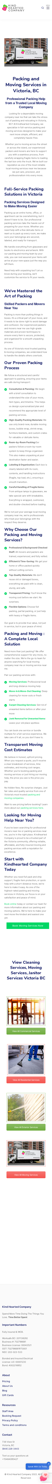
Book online (10, 904)
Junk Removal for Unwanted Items (27, 718)
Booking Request (11, 1415)
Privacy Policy (10, 1420)
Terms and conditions (14, 1425)
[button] (44, 1476)
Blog (4, 1390)
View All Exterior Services (26, 1127)
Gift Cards (8, 1395)
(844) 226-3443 (10, 1448)
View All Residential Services (26, 1080)
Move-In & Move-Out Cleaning (25, 691)
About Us (7, 1385)
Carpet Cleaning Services (22, 704)
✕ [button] (49, 1464)
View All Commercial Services (26, 1031)
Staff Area (7, 1411)
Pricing (6, 1381)
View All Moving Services (26, 1175)
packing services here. (32, 807)
